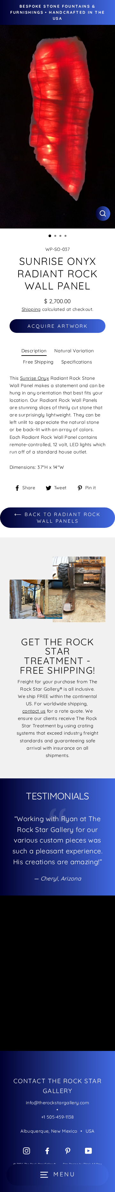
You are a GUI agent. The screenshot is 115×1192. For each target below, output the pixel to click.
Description (34, 351)
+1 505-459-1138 (57, 1117)
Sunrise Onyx (34, 378)
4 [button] (66, 236)
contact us (34, 711)
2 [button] (55, 236)
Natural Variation (74, 351)
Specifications (76, 362)
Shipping (31, 309)
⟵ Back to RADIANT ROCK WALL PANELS (57, 517)
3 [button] (61, 236)
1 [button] (50, 236)
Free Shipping (38, 362)
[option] (57, 127)
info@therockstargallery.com (57, 1103)
